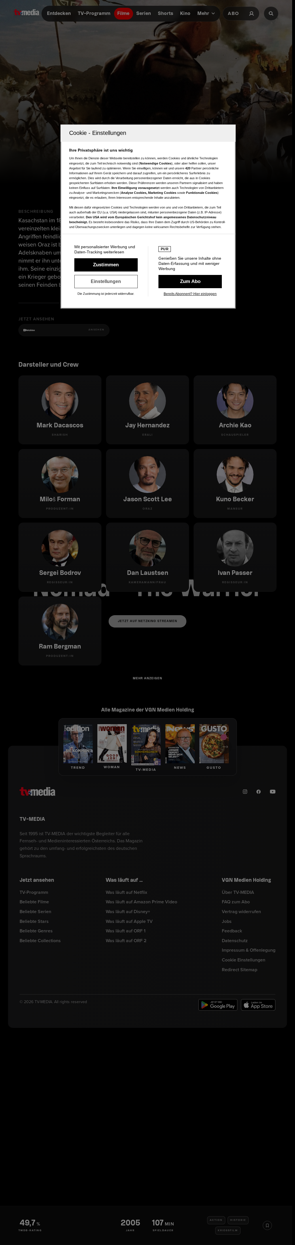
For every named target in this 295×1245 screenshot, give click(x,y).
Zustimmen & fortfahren (106, 264)
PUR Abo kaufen (190, 281)
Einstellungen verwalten (106, 281)
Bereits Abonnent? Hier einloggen (190, 294)
